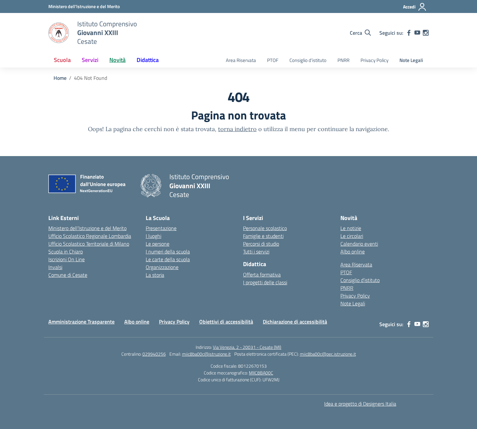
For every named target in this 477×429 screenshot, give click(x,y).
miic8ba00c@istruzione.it (206, 353)
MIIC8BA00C (261, 372)
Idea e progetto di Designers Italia (360, 404)
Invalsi (55, 267)
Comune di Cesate (67, 275)
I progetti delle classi (265, 282)
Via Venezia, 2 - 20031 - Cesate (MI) (247, 347)
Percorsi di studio (261, 244)
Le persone (157, 244)
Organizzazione (162, 267)
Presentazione (161, 228)
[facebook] (409, 33)
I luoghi (153, 236)
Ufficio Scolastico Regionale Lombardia (89, 236)
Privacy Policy (374, 60)
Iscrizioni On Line (66, 259)
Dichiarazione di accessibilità (295, 321)
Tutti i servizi (256, 251)
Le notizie (350, 228)
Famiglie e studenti (263, 236)
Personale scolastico (265, 228)
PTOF (272, 60)
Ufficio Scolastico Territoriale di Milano (88, 244)
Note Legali (411, 60)
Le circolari (351, 236)
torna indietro (237, 129)
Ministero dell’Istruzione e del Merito (87, 228)
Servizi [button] (90, 59)
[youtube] (417, 33)
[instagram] (426, 33)
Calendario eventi (359, 244)
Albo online (352, 251)
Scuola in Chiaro (65, 251)
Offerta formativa (262, 274)
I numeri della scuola (168, 251)
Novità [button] (117, 59)
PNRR (343, 60)
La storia (155, 275)
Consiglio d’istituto (307, 60)
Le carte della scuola (168, 259)
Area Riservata (241, 60)
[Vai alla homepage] (58, 32)
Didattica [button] (148, 59)
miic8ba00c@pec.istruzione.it (328, 353)
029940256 (154, 353)
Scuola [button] (62, 59)
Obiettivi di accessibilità (226, 321)
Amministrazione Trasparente (81, 321)
